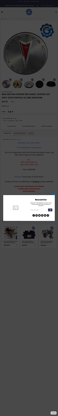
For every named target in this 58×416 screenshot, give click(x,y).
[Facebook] (33, 215)
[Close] (54, 194)
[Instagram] (36, 215)
